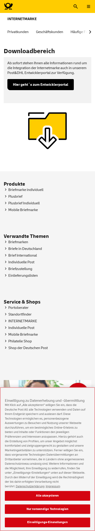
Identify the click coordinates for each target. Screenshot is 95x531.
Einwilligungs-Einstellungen (47, 522)
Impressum (53, 486)
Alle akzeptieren (47, 495)
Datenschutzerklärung (30, 486)
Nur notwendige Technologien (48, 509)
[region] (47, 459)
